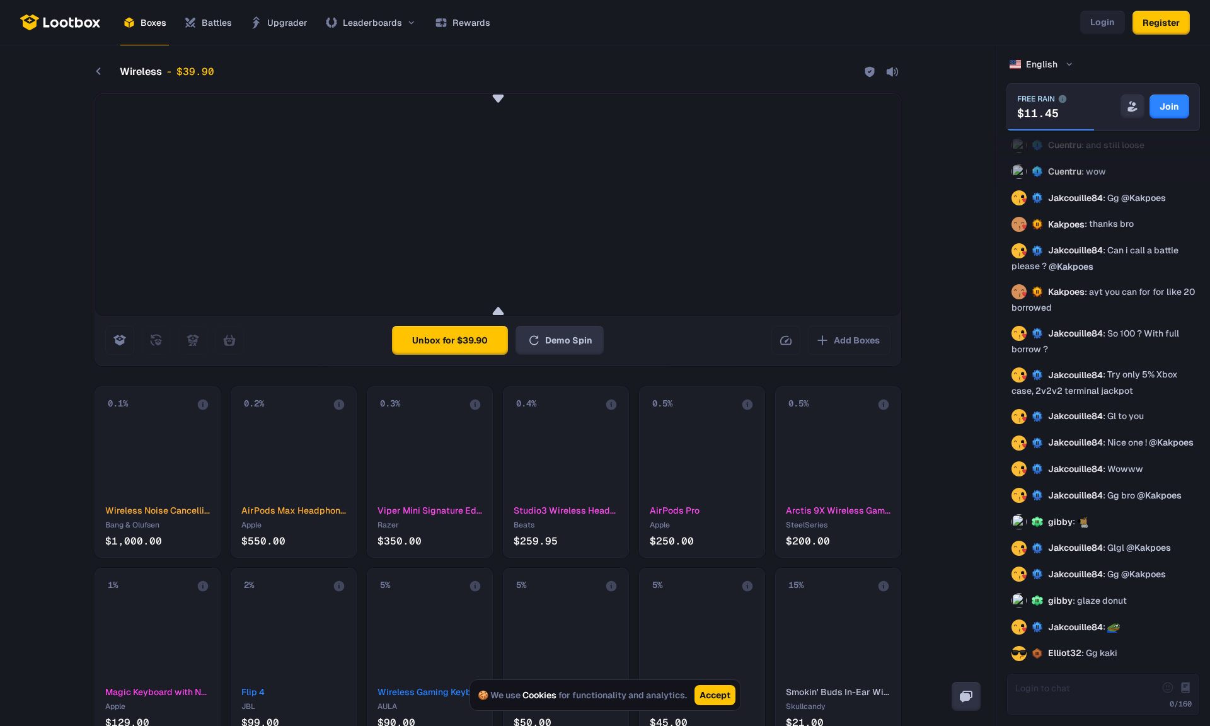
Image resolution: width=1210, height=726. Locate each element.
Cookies (539, 695)
